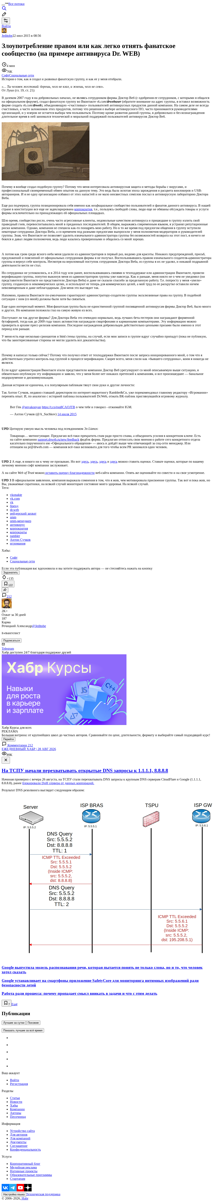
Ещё (14, 1004)
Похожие (33, 1022)
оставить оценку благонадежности (70, 473)
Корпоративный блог (25, 1163)
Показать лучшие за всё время (22, 1030)
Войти (14, 1080)
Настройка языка (14, 1194)
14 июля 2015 (67, 414)
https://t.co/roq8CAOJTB (58, 407)
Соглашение (18, 1146)
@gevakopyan (31, 407)
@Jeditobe (39, 626)
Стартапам (17, 1178)
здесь (85, 461)
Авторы (15, 1113)
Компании (17, 1109)
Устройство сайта (22, 1131)
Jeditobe (7, 35)
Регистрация (19, 1084)
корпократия (83, 209)
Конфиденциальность (25, 1149)
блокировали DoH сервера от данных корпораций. (58, 783)
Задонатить (10, 572)
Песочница (18, 1116)
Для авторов (18, 1134)
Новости (16, 1101)
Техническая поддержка (43, 1194)
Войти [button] (6, 26)
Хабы (14, 1105)
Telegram (8, 648)
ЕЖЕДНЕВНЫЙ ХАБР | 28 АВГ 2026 (29, 749)
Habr (24, 1198)
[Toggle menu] (3, 5)
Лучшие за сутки (13, 1022)
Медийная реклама (23, 1167)
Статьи (15, 1098)
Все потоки (16, 4)
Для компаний (20, 1138)
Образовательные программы (31, 1175)
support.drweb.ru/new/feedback (58, 439)
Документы (18, 1142)
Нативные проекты (23, 1171)
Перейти (8, 739)
